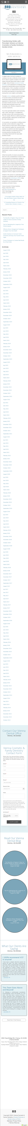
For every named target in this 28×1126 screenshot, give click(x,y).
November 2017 (7, 577)
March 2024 (6, 340)
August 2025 (6, 287)
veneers (9, 96)
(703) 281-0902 (18, 20)
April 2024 (6, 337)
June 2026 (6, 256)
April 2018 (6, 561)
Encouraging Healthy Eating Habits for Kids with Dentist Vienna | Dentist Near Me (14, 198)
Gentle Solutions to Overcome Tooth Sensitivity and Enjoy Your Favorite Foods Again (13, 235)
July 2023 (5, 365)
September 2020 (7, 471)
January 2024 (6, 346)
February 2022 (7, 418)
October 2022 (6, 393)
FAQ (18, 1119)
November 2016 (7, 614)
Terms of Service (14, 1123)
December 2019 (7, 499)
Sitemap (9, 1121)
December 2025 (7, 275)
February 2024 (7, 343)
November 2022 (7, 390)
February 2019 (7, 530)
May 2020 (6, 483)
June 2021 (6, 443)
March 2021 (6, 452)
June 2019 (6, 518)
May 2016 (6, 633)
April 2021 (6, 449)
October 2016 (6, 617)
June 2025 (6, 294)
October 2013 (6, 720)
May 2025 (6, 297)
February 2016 (7, 642)
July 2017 (5, 589)
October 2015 (6, 655)
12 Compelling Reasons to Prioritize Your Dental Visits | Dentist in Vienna (14, 203)
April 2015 (6, 673)
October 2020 (6, 468)
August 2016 (6, 623)
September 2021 (7, 434)
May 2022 (6, 409)
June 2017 (6, 592)
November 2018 (7, 539)
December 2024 (7, 312)
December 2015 (7, 648)
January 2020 (6, 496)
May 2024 (6, 334)
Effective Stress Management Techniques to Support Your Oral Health (13, 230)
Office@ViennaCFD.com (14, 25)
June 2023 (6, 368)
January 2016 (6, 645)
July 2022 (5, 402)
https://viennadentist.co (10, 189)
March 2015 (6, 676)
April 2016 (6, 636)
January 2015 (6, 683)
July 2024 (5, 328)
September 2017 (7, 583)
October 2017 (6, 580)
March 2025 (6, 303)
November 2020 (7, 465)
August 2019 (6, 511)
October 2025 (6, 281)
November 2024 (7, 315)
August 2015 (6, 661)
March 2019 (6, 527)
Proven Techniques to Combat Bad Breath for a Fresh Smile (13, 241)
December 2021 (7, 424)
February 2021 (7, 455)
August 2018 (6, 549)
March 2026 (6, 266)
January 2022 (6, 421)
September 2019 (7, 508)
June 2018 (6, 555)
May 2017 (6, 595)
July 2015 (5, 664)
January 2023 (6, 384)
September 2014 (7, 695)
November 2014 (7, 689)
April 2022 (6, 412)
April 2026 (6, 262)
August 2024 (6, 325)
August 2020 (6, 474)
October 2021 (6, 430)
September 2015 (7, 658)
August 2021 (6, 437)
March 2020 (6, 490)
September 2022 (7, 396)
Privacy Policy (17, 1121)
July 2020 (5, 477)
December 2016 (7, 611)
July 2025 (5, 290)
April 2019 (6, 524)
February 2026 (7, 269)
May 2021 (6, 446)
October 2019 (6, 505)
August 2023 (6, 362)
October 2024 (6, 318)
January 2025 (6, 309)
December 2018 (7, 536)
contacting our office (15, 178)
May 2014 (6, 701)
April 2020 (6, 486)
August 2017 (6, 586)
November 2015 (7, 651)
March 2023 (6, 378)
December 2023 (7, 350)
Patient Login (14, 34)
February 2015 (7, 679)
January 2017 (6, 608)
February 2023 (7, 381)
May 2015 (6, 670)
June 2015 (6, 667)
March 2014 (6, 704)
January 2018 (6, 570)
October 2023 (6, 356)
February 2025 (7, 306)
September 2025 (7, 284)
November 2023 (7, 353)
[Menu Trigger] (26, 2)
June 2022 (6, 406)
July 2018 (5, 552)
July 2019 (5, 514)
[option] (14, 967)
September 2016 (7, 620)
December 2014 (7, 686)
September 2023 (7, 359)
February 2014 (7, 707)
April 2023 (6, 374)
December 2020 (7, 462)
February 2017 (7, 605)
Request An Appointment (14, 33)
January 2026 (6, 272)
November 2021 (7, 427)
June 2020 (6, 480)
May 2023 (6, 371)
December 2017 (7, 574)
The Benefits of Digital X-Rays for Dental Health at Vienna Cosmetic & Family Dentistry (13, 219)
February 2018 (7, 567)
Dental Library (12, 1119)
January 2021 (6, 458)
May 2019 (6, 521)
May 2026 (6, 259)
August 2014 (6, 698)
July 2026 (5, 253)
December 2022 (7, 387)
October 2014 (6, 692)
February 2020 (7, 493)
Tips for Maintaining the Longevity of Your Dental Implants (13, 225)
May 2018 (6, 558)
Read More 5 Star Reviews (14, 1020)
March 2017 (6, 602)
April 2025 (6, 300)
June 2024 (6, 331)
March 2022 (6, 415)
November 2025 (7, 278)
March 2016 (6, 639)
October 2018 (6, 543)
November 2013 (7, 717)
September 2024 (7, 322)
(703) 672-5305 (17, 22)
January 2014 (6, 711)
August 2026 (6, 250)
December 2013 (7, 714)
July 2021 (5, 440)
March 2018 (6, 564)
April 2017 (6, 599)
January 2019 (6, 533)
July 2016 (5, 627)
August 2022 (6, 399)
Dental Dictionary (19, 1117)
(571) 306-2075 (19, 23)
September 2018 (7, 546)
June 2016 (6, 630)
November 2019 (7, 502)
